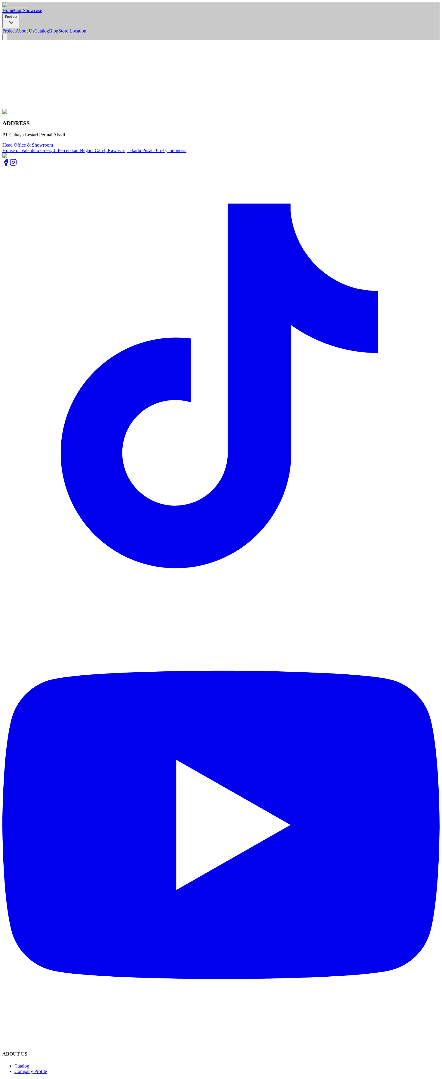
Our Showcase (28, 10)
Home (8, 10)
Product (11, 16)
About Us (25, 30)
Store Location (72, 30)
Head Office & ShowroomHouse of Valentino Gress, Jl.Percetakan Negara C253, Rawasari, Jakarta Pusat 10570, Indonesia (94, 147)
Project (9, 30)
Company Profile (30, 1071)
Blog (53, 30)
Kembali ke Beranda (21, 95)
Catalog (41, 30)
